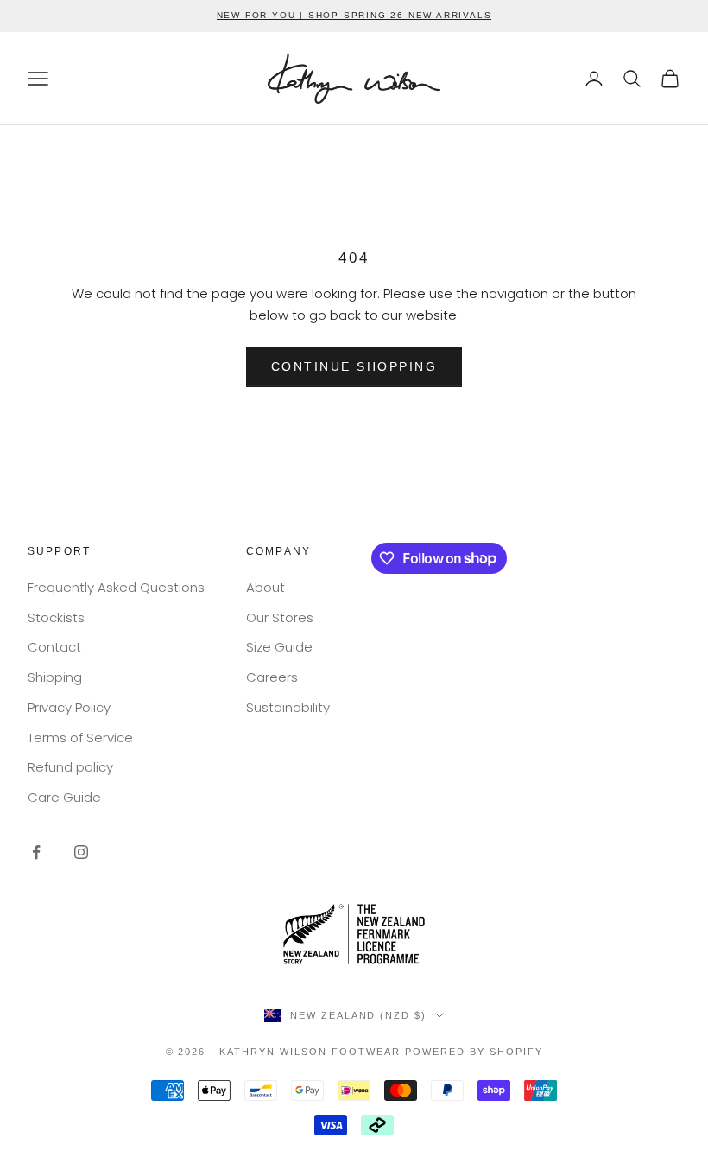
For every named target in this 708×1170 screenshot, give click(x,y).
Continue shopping (354, 366)
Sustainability (288, 707)
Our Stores (279, 617)
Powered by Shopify (474, 1051)
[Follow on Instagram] (81, 852)
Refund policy (70, 767)
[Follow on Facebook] (36, 852)
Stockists (56, 617)
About (265, 587)
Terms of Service (80, 737)
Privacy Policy (69, 707)
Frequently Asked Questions (116, 587)
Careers (272, 677)
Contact (54, 647)
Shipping (55, 677)
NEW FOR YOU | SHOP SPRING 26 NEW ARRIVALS (354, 15)
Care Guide (64, 797)
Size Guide (279, 647)
